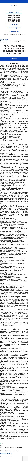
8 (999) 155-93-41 (14, 17)
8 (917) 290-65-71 (14, 21)
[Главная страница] (14, 6)
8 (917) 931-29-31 (14, 19)
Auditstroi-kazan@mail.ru (14, 28)
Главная (2, 39)
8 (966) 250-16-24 (14, 15)
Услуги (6, 39)
